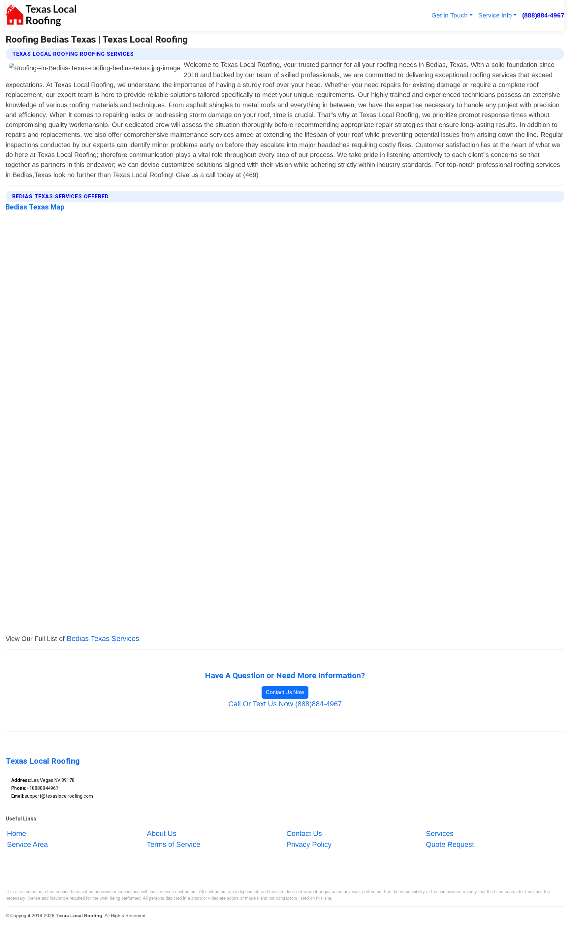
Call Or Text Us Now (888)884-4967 (285, 704)
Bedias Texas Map (35, 207)
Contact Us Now (285, 692)
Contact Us (304, 833)
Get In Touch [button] (449, 15)
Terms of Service (173, 844)
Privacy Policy (309, 844)
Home (16, 833)
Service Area (27, 844)
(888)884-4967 (543, 15)
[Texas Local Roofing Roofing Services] (41, 15)
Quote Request (450, 844)
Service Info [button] (495, 15)
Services (440, 833)
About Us (161, 833)
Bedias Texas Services (103, 638)
